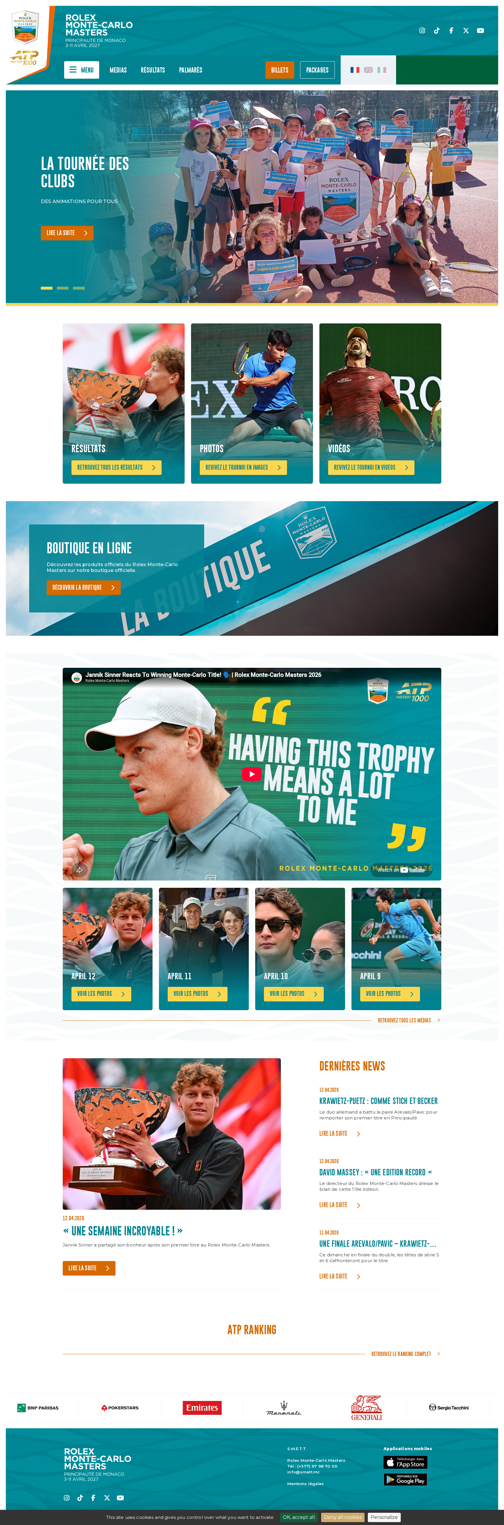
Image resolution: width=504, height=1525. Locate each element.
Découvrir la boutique (77, 587)
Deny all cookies (343, 1517)
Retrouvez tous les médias (404, 1020)
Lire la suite (61, 233)
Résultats (153, 70)
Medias (118, 70)
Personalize (384, 1517)
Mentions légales (305, 1483)
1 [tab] (46, 288)
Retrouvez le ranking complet (401, 1354)
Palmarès (190, 70)
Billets (279, 70)
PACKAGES (317, 70)
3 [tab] (79, 288)
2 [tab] (63, 288)
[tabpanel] (102, 198)
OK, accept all (299, 1517)
